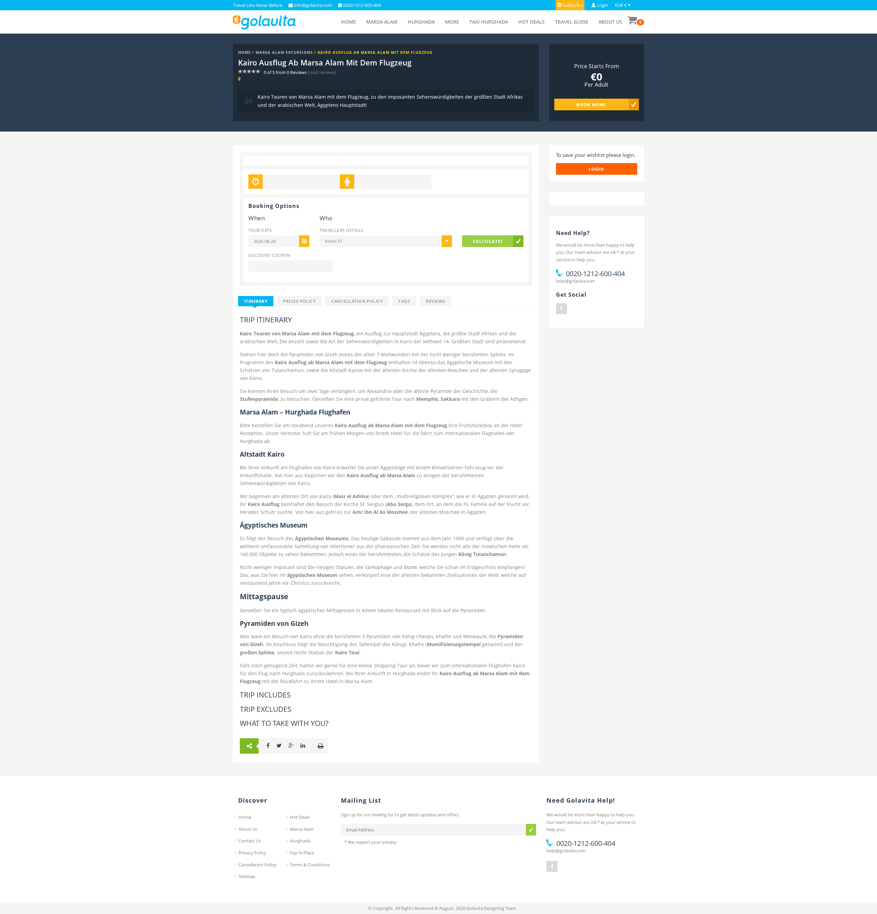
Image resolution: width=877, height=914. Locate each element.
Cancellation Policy (357, 301)
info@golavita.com (312, 5)
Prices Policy (299, 301)
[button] (570, 5)
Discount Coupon (269, 255)
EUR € (621, 5)
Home (348, 21)
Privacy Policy (252, 853)
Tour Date (260, 230)
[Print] (320, 746)
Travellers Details (341, 230)
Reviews (435, 301)
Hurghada (421, 21)
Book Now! (591, 104)
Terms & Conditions (310, 865)
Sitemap (246, 876)
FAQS (404, 301)
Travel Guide (571, 21)
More (452, 21)
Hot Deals (531, 21)
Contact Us (249, 841)
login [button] (596, 169)
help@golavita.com (575, 281)
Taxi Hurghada (488, 21)
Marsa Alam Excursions (284, 52)
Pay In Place (302, 853)
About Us (610, 21)
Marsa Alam (381, 21)
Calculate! (488, 241)
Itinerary (255, 301)
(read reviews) (322, 72)
